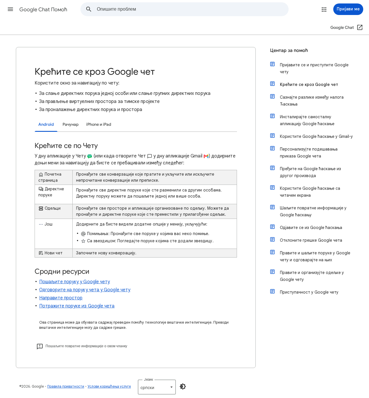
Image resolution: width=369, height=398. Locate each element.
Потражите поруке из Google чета (76, 306)
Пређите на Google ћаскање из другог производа (310, 172)
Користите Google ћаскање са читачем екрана (310, 192)
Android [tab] (46, 124)
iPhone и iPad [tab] (98, 124)
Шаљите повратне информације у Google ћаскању (313, 211)
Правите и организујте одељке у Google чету (312, 276)
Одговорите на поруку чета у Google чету (84, 290)
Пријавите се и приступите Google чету (314, 68)
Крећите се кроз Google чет (309, 84)
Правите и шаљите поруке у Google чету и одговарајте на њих (315, 256)
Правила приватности (65, 386)
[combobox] (192, 9)
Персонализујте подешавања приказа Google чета (309, 153)
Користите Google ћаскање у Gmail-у (316, 136)
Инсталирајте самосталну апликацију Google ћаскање (307, 120)
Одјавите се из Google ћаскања (311, 227)
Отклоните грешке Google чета (311, 240)
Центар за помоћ (289, 50)
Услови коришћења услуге (109, 386)
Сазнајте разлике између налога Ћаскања (312, 101)
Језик (148, 379)
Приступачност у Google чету (309, 292)
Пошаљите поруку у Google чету (74, 282)
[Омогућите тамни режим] (183, 386)
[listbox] (157, 387)
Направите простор (60, 298)
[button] (10, 9)
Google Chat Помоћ (43, 9)
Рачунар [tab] (71, 124)
